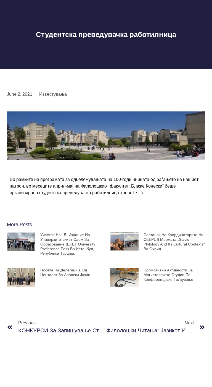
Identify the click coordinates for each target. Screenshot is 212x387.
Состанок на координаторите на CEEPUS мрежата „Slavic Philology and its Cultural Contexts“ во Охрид (174, 242)
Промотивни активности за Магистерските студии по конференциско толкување (168, 275)
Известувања (53, 94)
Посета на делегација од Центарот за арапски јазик (65, 272)
